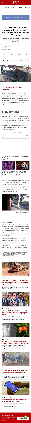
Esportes (20, 7)
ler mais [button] (4, 420)
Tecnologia (6, 7)
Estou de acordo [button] (23, 418)
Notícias (13, 7)
